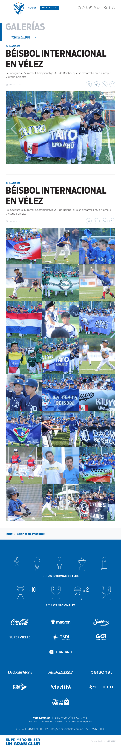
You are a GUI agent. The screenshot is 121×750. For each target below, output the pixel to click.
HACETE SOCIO (49, 8)
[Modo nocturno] (111, 8)
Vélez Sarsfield (19, 8)
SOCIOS (32, 8)
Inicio (9, 534)
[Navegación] (7, 8)
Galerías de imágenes (31, 534)
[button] (89, 84)
